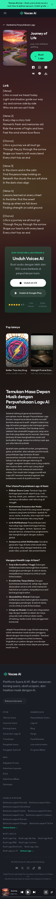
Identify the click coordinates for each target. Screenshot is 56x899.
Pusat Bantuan (37, 739)
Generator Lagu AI (11, 733)
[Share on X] (46, 67)
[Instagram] (28, 868)
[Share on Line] (39, 73)
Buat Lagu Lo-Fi (10, 850)
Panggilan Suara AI (11, 749)
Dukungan (7, 784)
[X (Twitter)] (22, 868)
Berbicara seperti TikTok (41, 823)
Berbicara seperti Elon (39, 802)
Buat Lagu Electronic (12, 846)
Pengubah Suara (10, 744)
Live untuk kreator (38, 744)
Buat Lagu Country (27, 842)
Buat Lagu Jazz (32, 846)
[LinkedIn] (39, 868)
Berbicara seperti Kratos (40, 811)
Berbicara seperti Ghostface (16, 806)
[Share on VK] (33, 73)
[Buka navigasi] (5, 13)
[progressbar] (28, 896)
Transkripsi (8, 739)
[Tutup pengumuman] (52, 4)
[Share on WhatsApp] (39, 67)
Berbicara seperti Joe (13, 815)
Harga (33, 733)
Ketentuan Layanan (12, 768)
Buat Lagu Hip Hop (27, 838)
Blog (32, 728)
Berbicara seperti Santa (14, 811)
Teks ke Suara (9, 717)
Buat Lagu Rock (45, 838)
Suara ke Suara (10, 723)
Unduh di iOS (30, 282)
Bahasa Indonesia (13, 701)
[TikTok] (33, 868)
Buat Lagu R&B (10, 842)
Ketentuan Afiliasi (11, 779)
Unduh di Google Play (30, 292)
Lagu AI (33, 723)
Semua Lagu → (27, 850)
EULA (5, 773)
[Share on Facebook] (33, 67)
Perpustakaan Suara (40, 717)
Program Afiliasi (37, 749)
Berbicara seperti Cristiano (39, 815)
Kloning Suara (9, 728)
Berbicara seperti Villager (15, 823)
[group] (28, 896)
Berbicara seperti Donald (15, 802)
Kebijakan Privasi (11, 763)
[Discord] (16, 868)
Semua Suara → (10, 827)
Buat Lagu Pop (9, 838)
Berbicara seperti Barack (15, 819)
